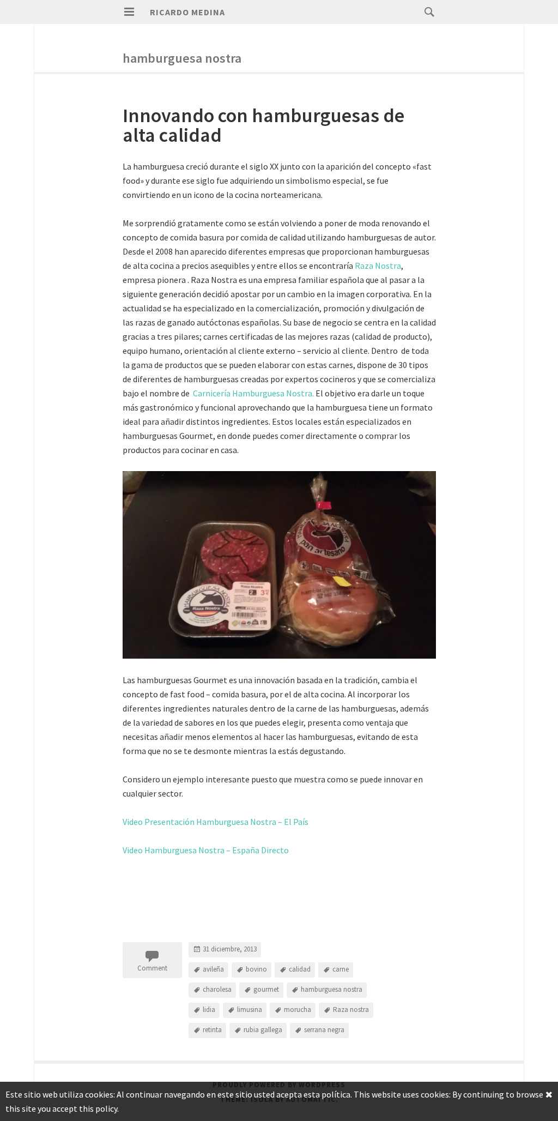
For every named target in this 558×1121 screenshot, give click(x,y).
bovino (256, 969)
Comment (152, 968)
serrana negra (324, 1030)
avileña (213, 969)
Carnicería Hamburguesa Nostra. (253, 393)
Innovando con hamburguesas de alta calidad (263, 125)
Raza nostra (351, 1010)
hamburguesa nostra (331, 990)
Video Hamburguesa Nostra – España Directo (206, 850)
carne (340, 969)
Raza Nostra (378, 265)
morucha (297, 1010)
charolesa (217, 990)
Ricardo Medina (187, 12)
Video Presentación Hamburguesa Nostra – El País (215, 821)
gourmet (266, 990)
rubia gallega (263, 1030)
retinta (212, 1030)
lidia (209, 1010)
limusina (249, 1010)
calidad (300, 969)
